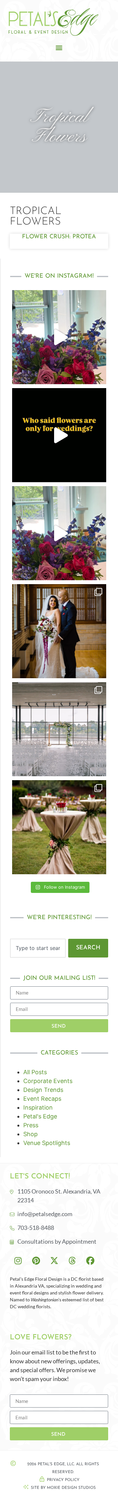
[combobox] (38, 948)
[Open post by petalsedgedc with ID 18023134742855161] (59, 827)
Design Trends (43, 1089)
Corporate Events (47, 1080)
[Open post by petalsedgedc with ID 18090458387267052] (59, 533)
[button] (59, 47)
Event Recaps (42, 1098)
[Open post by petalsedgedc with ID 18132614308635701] (59, 337)
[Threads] (72, 1261)
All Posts (35, 1072)
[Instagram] (18, 1261)
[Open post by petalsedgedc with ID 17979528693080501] (59, 435)
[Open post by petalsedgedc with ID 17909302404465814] (59, 631)
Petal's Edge (40, 1116)
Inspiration (38, 1107)
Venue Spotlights (46, 1142)
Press (30, 1125)
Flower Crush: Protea (59, 237)
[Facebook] (90, 1261)
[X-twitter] (54, 1261)
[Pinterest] (36, 1261)
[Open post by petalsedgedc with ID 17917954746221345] (59, 729)
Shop (30, 1134)
